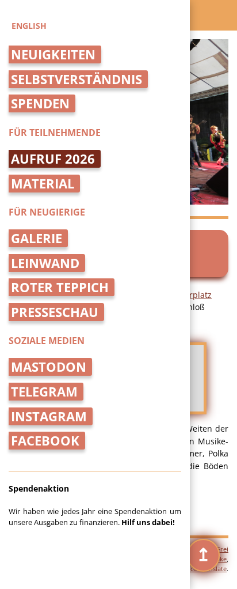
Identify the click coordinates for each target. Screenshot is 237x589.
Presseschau (54, 312)
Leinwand (45, 263)
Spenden (40, 103)
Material (42, 183)
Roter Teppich (60, 287)
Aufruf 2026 (53, 159)
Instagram (49, 416)
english (29, 25)
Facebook (45, 441)
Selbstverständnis (76, 79)
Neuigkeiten (53, 54)
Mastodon (48, 367)
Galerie (36, 238)
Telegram (44, 392)
